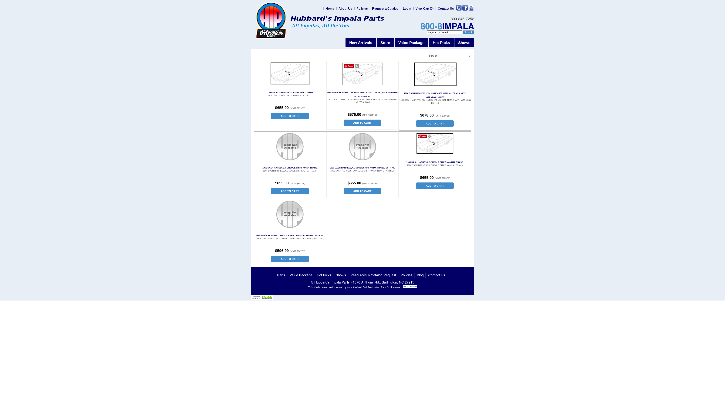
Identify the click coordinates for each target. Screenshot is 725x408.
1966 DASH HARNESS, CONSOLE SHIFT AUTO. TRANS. (290, 168)
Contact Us (446, 8)
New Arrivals (360, 43)
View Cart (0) (424, 8)
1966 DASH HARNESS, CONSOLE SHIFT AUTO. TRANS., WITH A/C (362, 168)
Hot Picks (441, 43)
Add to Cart (290, 115)
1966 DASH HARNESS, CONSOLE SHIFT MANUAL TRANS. (435, 162)
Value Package (411, 43)
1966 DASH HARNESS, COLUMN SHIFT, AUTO (290, 92)
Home (330, 8)
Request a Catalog (385, 8)
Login (407, 8)
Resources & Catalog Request (373, 275)
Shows (464, 43)
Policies (362, 8)
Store (385, 43)
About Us (345, 8)
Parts (281, 275)
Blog (420, 275)
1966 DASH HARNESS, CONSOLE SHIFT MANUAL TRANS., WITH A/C (290, 235)
